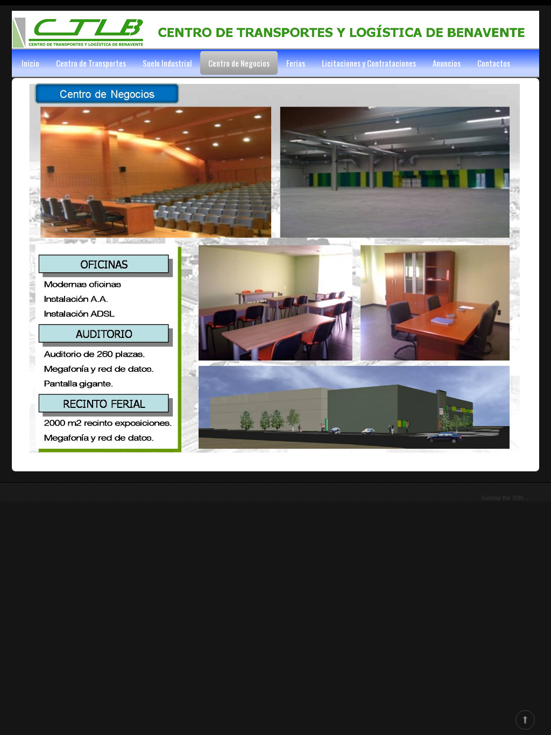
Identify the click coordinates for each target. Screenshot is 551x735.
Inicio (30, 63)
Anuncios (447, 63)
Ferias (295, 63)
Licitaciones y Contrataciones (369, 63)
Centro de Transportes (91, 63)
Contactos (493, 63)
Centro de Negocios (239, 63)
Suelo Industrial (167, 63)
